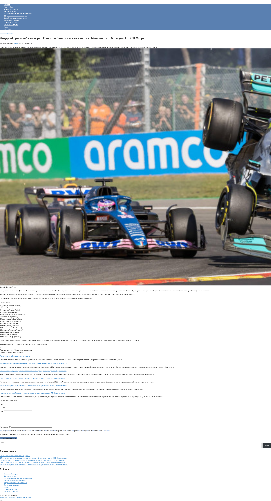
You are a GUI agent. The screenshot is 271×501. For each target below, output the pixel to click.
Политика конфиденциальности (20, 497)
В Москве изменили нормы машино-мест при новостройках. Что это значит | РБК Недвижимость (33, 458)
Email (2, 408)
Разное (6, 27)
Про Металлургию (6, 1)
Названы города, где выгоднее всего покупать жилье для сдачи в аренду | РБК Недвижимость (33, 460)
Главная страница (6, 33)
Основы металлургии (11, 20)
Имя (2, 404)
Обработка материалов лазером (15, 16)
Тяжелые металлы (10, 22)
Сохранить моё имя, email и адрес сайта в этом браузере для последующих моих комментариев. (36, 434)
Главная (7, 5)
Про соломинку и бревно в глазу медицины (15, 456)
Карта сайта (8, 7)
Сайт (1, 411)
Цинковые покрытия (11, 25)
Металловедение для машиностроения (18, 13)
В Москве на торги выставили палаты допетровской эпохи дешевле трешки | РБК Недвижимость (34, 465)
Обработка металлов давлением (15, 18)
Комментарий (5, 427)
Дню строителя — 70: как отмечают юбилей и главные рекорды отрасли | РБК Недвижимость (32, 462)
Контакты (7, 29)
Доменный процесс (11, 9)
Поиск (2, 442)
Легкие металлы (10, 11)
